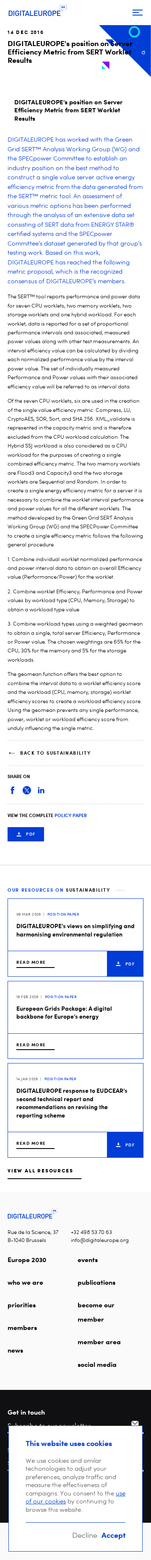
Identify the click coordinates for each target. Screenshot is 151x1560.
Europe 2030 (27, 1259)
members (22, 1327)
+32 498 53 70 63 (91, 1232)
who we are (25, 1282)
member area (99, 1342)
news (15, 1350)
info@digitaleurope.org (100, 1240)
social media (97, 1364)
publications (96, 1282)
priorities (22, 1305)
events (88, 1259)
